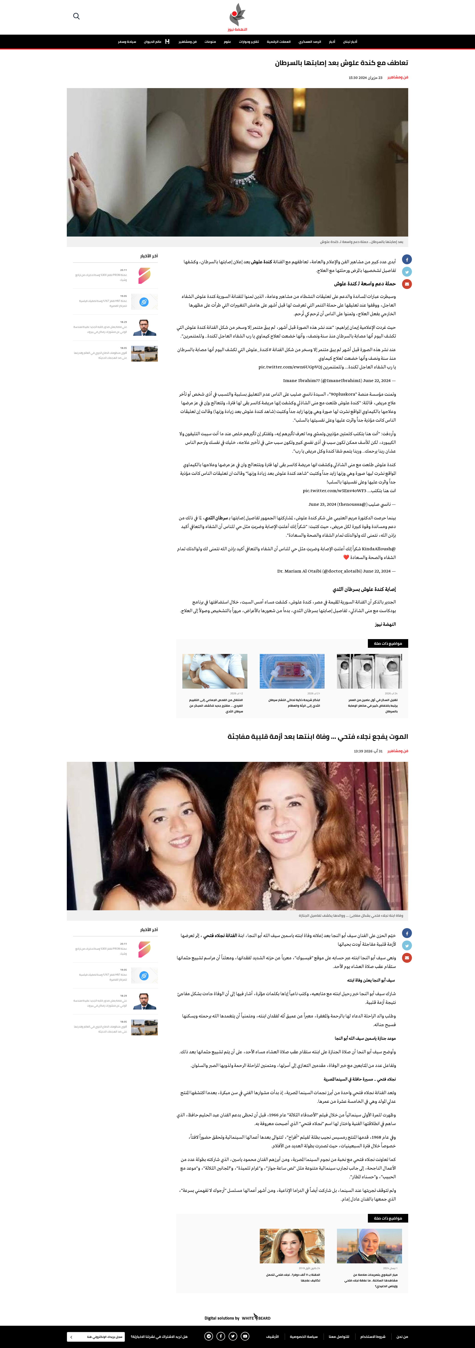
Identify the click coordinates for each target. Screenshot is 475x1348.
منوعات (210, 42)
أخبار (332, 42)
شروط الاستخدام (372, 1336)
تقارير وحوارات (249, 42)
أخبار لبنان (350, 42)
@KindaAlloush (379, 549)
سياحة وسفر (127, 42)
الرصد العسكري (310, 42)
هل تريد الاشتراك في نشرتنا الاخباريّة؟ (159, 1336)
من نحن (402, 1336)
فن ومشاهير (188, 42)
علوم (227, 42)
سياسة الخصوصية (304, 1336)
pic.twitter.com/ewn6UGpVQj (290, 367)
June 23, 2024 (322, 504)
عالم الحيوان (153, 42)
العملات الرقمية (279, 42)
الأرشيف (272, 1336)
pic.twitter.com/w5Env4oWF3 (334, 491)
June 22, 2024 (377, 381)
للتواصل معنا (339, 1336)
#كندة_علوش (258, 350)
